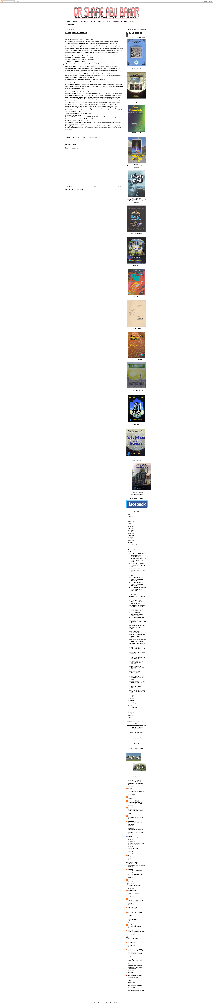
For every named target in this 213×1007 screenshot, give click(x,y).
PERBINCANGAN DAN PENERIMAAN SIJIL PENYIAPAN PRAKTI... (135, 673)
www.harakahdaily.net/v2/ (135, 975)
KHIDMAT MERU (132, 907)
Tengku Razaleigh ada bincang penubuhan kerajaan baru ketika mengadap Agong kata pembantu (136, 831)
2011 (129, 523)
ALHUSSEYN (131, 842)
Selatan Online (132, 987)
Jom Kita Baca (132, 884)
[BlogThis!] (91, 137)
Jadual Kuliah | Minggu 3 (134, 920)
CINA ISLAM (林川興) (133, 801)
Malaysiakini (131, 982)
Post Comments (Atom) (77, 189)
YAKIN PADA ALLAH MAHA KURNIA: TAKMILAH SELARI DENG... (137, 570)
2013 (129, 528)
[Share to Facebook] (94, 137)
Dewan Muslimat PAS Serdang (136, 990)
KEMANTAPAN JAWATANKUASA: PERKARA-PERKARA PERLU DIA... (137, 636)
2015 (129, 533)
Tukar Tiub (131, 816)
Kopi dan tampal (132, 925)
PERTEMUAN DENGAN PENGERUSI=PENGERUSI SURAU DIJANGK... (136, 602)
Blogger (118, 1002)
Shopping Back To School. (134, 908)
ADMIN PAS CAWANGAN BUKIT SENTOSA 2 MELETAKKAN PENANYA (135, 902)
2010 (129, 521)
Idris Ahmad (131, 836)
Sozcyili (130, 788)
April (131, 549)
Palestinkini (131, 779)
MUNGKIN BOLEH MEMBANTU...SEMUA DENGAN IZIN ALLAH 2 (135, 894)
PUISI (93, 21)
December (132, 710)
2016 (129, 535)
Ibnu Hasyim (131, 797)
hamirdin (130, 880)
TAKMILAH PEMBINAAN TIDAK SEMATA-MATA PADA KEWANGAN (137, 589)
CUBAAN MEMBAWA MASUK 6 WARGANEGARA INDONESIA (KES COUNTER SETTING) (136, 792)
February (132, 544)
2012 (129, 526)
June (131, 696)
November (132, 707)
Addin (129, 980)
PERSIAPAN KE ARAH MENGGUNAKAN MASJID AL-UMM (137, 649)
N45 (129, 855)
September (132, 703)
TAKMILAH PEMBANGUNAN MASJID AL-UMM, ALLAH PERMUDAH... (136, 579)
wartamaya (131, 937)
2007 (129, 514)
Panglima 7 (131, 869)
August (131, 700)
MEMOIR (132, 21)
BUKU (108, 21)
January (132, 542)
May (131, 551)
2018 (129, 540)
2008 (129, 516)
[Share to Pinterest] (96, 137)
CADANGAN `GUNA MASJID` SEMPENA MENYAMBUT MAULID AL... (136, 663)
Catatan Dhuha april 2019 (134, 837)
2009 (129, 519)
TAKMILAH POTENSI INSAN (136, 617)
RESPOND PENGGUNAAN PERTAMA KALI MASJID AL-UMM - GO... (137, 668)
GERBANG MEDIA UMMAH (135, 965)
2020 (129, 715)
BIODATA (75, 21)
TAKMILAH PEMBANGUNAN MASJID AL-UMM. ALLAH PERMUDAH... (136, 584)
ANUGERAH (84, 21)
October (132, 705)
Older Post (119, 186)
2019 (129, 713)
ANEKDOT (101, 21)
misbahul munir (132, 930)
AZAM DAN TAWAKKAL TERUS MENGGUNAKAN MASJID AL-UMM (137, 692)
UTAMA (67, 21)
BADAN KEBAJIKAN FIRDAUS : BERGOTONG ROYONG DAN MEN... (137, 678)
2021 (129, 717)
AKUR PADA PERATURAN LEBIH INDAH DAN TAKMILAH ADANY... (137, 560)
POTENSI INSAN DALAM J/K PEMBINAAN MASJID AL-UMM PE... (137, 622)
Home (94, 186)
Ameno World (132, 821)
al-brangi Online (132, 959)
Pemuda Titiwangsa (133, 977)
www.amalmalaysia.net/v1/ (135, 985)
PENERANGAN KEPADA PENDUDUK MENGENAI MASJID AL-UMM (136, 614)
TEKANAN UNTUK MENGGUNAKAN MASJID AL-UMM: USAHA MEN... (137, 657)
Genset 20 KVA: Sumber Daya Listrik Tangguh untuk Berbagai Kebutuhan (135, 811)
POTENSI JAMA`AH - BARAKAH (137, 625)
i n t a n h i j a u (132, 942)
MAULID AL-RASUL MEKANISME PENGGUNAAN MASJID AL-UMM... (137, 687)
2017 (129, 538)
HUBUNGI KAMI (70, 24)
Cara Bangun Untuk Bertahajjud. (136, 870)
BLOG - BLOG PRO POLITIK (135, 874)
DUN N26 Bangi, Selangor (135, 912)
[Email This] (90, 137)
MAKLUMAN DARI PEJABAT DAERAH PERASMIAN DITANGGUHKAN (136, 555)
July (131, 698)
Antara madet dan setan (134, 938)
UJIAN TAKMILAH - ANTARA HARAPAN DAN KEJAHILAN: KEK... (137, 565)
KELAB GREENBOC (133, 862)
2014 (129, 531)
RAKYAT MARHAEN (133, 848)
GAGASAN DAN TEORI (120, 21)
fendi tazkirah (132, 890)
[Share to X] (93, 137)
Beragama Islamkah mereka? (135, 926)
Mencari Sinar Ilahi (133, 919)
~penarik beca (132, 807)
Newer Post (68, 186)
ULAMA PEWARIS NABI (134, 899)
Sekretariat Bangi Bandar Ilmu (136, 949)
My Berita (130, 972)
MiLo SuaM (131, 828)
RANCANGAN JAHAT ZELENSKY (135, 817)
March (131, 547)
